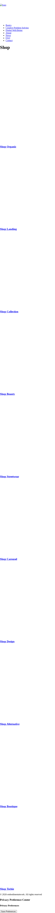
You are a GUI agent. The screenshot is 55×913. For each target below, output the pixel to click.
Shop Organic (8, 146)
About (8, 33)
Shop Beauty (7, 393)
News (8, 35)
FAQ (8, 38)
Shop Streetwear (9, 476)
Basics (8, 25)
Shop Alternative (9, 723)
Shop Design (7, 641)
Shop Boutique (8, 806)
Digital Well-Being (14, 30)
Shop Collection (9, 311)
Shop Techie (7, 888)
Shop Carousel (8, 559)
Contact (9, 40)
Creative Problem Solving (17, 28)
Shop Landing (8, 229)
